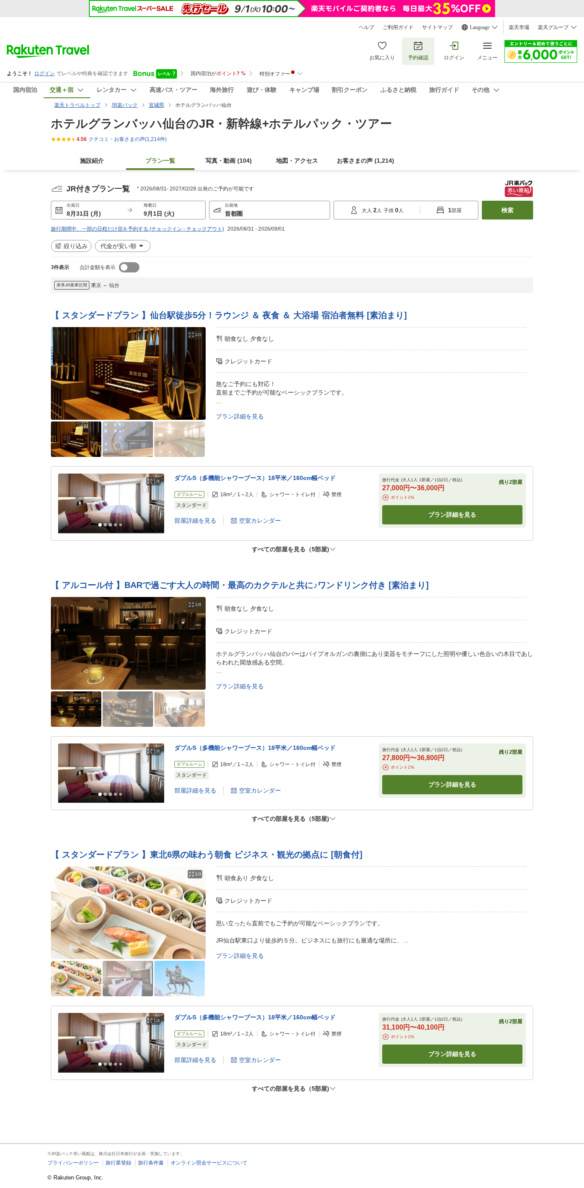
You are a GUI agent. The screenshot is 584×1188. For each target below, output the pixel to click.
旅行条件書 (151, 1163)
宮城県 (156, 105)
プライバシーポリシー (73, 1163)
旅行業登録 (118, 1163)
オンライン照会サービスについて (209, 1163)
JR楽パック (125, 105)
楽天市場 (519, 27)
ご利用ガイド (398, 27)
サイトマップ (437, 27)
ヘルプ (366, 27)
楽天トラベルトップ (77, 105)
